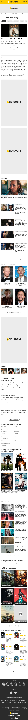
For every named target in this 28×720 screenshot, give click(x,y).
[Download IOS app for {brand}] (12, 692)
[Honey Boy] (14, 30)
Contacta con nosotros (15, 707)
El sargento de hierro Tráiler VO (7, 603)
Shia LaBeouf (18, 41)
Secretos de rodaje (8, 378)
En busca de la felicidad (21, 470)
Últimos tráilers (14, 625)
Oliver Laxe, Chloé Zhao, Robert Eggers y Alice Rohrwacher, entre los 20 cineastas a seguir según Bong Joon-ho (21, 223)
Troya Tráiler (20, 585)
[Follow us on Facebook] (8, 684)
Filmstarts (11, 700)
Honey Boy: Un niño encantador (10, 563)
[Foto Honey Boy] (4, 371)
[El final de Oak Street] (16, 659)
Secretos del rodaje (14, 419)
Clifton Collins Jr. (21, 306)
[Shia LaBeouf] (21, 274)
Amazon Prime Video (18, 428)
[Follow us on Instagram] (16, 684)
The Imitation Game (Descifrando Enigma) (11, 490)
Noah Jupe (22, 43)
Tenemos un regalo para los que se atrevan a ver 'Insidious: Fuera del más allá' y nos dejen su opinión (20, 515)
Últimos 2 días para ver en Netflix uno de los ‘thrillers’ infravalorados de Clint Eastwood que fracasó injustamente (21, 540)
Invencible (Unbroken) (21, 490)
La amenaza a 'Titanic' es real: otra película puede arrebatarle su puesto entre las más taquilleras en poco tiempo (21, 532)
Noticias (4, 178)
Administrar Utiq (16, 708)
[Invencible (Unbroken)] (21, 481)
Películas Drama (18, 13)
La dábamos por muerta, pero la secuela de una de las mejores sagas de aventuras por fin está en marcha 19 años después (20, 548)
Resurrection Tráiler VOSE (20, 603)
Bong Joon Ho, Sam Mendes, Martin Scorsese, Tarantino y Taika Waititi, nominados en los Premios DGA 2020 (21, 248)
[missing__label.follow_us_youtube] (4, 684)
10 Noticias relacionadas (14, 259)
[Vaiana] (3, 659)
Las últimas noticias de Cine (14, 555)
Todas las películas (11, 13)
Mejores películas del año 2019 (14, 491)
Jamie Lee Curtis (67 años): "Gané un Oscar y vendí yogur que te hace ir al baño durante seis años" (21, 523)
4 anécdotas (16, 433)
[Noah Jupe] (7, 297)
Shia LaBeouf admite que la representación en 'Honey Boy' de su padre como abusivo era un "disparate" (14, 198)
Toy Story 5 (8, 644)
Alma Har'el (9, 41)
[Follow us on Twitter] (12, 684)
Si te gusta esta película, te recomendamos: (11, 450)
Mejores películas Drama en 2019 (14, 492)
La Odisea (8, 633)
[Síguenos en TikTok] (20, 684)
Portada (2, 13)
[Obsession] (16, 647)
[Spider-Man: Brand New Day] (16, 635)
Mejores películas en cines (14, 671)
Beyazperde (21, 700)
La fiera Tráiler (7, 621)
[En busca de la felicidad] (21, 461)
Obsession (22, 644)
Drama (9, 40)
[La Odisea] (3, 635)
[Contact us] (24, 684)
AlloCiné (3, 700)
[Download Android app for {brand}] (16, 692)
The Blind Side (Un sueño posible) (9, 470)
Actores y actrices (8, 264)
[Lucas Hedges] (7, 274)
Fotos (3, 366)
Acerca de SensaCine (6, 707)
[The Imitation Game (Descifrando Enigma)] (7, 481)
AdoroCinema (5, 702)
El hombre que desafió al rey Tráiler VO (21, 621)
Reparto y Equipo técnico (14, 312)
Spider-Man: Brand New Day (23, 633)
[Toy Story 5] (3, 647)
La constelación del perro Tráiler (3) (7, 585)
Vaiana (7, 656)
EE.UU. (15, 426)
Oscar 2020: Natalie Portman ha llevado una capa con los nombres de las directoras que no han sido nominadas (21, 235)
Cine (6, 13)
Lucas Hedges (8, 43)
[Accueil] (13, 2)
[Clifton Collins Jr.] (21, 297)
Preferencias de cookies (14, 710)
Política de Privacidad (8, 708)
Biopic (6, 40)
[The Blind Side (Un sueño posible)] (7, 461)
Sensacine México (18, 702)
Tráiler (7, 643)
